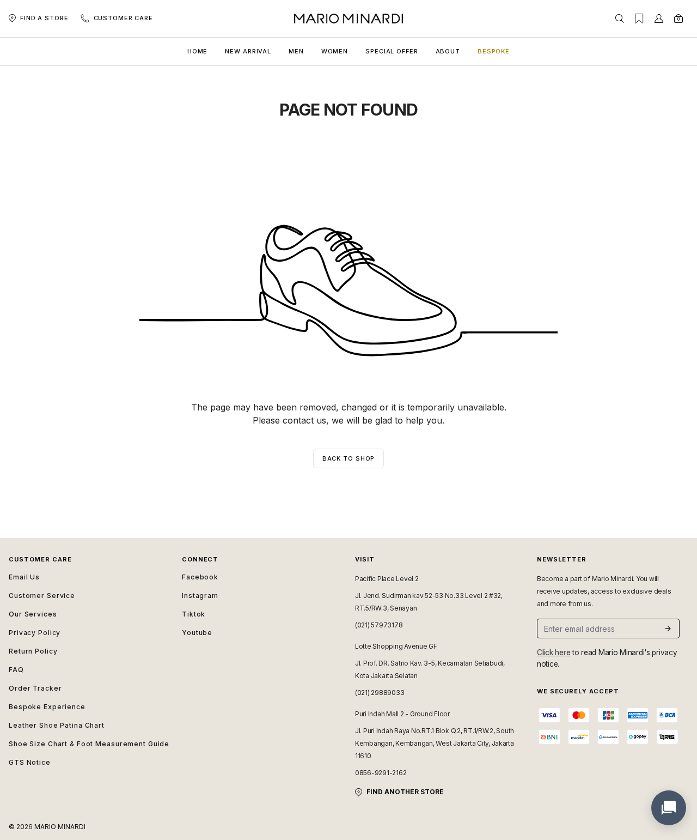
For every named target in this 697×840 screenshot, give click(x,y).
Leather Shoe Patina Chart (57, 725)
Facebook (200, 577)
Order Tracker (35, 688)
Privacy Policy (34, 633)
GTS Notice (30, 762)
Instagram (200, 595)
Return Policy (33, 651)
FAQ (16, 670)
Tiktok (193, 614)
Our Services (33, 614)
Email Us (24, 577)
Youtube (197, 633)
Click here (553, 652)
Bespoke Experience (47, 707)
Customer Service (42, 595)
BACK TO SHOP (348, 458)
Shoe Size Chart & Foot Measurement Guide (89, 744)
